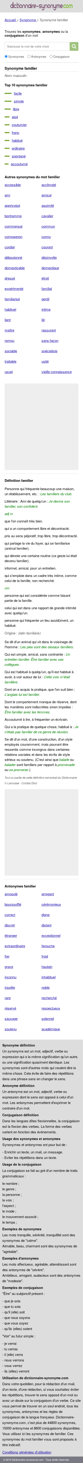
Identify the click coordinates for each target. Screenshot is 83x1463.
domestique (50, 267)
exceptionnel (51, 935)
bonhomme (13, 215)
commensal (13, 226)
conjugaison (14, 35)
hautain (47, 966)
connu (46, 236)
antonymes (51, 31)
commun (48, 226)
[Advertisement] (41, 426)
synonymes (31, 31)
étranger (11, 935)
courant (47, 246)
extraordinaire (15, 945)
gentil (45, 298)
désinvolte (49, 257)
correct (10, 914)
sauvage (11, 1018)
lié (43, 319)
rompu (9, 340)
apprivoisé (12, 205)
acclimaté (49, 184)
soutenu (11, 1028)
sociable (11, 350)
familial (47, 288)
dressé (10, 278)
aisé (15, 116)
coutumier (19, 124)
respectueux (51, 1008)
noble (46, 987)
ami (7, 195)
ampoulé (11, 893)
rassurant (49, 330)
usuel (9, 371)
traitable (10, 361)
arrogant (48, 893)
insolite (10, 987)
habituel (10, 309)
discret (10, 925)
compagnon (13, 236)
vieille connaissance (57, 371)
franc (15, 132)
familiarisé (12, 298)
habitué (17, 140)
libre (16, 108)
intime (46, 309)
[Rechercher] (74, 46)
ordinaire (18, 148)
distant (46, 925)
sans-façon (50, 340)
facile (18, 93)
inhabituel (49, 976)
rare (8, 997)
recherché (49, 997)
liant (8, 319)
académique (51, 1028)
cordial (10, 246)
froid (45, 956)
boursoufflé (13, 904)
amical (46, 195)
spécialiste (49, 350)
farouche (48, 945)
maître (9, 330)
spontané (19, 156)
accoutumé (19, 163)
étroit (45, 278)
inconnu (10, 976)
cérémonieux (51, 904)
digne (46, 914)
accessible (13, 184)
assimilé (48, 205)
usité (45, 361)
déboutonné (13, 257)
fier (7, 956)
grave (9, 966)
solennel (48, 1018)
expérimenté (14, 288)
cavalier (47, 215)
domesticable (15, 267)
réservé (10, 1008)
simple (19, 101)
